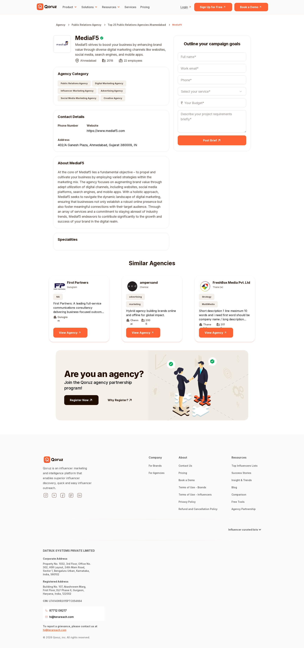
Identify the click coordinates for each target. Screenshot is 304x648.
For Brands (155, 465)
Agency (60, 24)
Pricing (145, 7)
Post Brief (210, 140)
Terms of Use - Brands (192, 487)
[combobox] (181, 91)
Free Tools (238, 501)
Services (130, 7)
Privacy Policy (187, 501)
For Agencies (156, 472)
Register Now (79, 400)
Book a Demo (249, 7)
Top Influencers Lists (245, 465)
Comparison (239, 494)
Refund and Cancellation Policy (198, 508)
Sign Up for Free (211, 7)
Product (68, 7)
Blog (234, 487)
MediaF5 (177, 24)
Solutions (87, 7)
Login (184, 7)
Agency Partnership (244, 508)
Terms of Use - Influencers (195, 494)
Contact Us (185, 465)
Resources (109, 7)
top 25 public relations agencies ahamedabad (137, 24)
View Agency (68, 332)
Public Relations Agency (86, 24)
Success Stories (241, 472)
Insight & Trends (242, 480)
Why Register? (118, 400)
